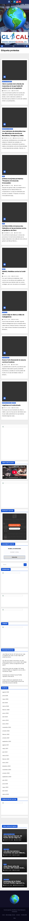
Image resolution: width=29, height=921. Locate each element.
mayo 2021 (5, 748)
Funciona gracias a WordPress (10, 909)
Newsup (22, 909)
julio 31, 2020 (7, 276)
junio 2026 (5, 695)
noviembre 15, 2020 (8, 185)
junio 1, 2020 (6, 364)
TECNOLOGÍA (24, 914)
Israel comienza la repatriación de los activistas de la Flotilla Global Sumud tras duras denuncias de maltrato (13, 681)
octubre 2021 (5, 738)
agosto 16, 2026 (9, 839)
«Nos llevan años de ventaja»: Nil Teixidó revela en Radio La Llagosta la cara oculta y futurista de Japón (13, 670)
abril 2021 (4, 752)
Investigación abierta (6, 81)
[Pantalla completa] (24, 477)
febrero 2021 (5, 759)
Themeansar (14, 911)
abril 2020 (5, 790)
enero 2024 (5, 720)
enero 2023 (5, 723)
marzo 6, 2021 (7, 90)
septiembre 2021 (6, 741)
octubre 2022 (5, 731)
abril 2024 (5, 716)
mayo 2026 (5, 699)
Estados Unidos (5, 357)
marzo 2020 (5, 794)
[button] (24, 46)
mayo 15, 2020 (7, 407)
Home (3, 914)
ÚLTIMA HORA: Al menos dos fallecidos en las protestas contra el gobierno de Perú (14, 228)
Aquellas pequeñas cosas (9, 834)
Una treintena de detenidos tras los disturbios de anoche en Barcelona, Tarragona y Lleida (13, 133)
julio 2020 (4, 780)
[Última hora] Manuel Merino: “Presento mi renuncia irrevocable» (12, 181)
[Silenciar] (22, 477)
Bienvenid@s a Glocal (10, 914)
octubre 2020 (6, 773)
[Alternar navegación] (13, 46)
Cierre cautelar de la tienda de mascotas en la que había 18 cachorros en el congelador (13, 86)
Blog (14, 918)
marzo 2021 (5, 755)
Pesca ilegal (6, 849)
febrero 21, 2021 (7, 138)
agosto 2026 (5, 692)
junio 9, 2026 (8, 855)
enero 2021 (5, 762)
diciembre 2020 (6, 766)
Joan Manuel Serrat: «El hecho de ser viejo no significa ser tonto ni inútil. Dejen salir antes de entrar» (13, 655)
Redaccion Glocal (19, 138)
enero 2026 (5, 713)
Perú (3, 176)
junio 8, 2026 (8, 870)
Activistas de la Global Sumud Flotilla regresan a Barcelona (13, 883)
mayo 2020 (5, 787)
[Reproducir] (4, 477)
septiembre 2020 (6, 776)
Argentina (4, 312)
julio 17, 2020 (7, 319)
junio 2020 (5, 783)
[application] (14, 472)
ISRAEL (3, 269)
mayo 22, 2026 (8, 885)
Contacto (18, 914)
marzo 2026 (5, 706)
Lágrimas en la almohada (11, 405)
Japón (5, 864)
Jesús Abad (16, 90)
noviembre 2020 (6, 769)
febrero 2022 (5, 734)
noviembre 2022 (6, 727)
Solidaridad (6, 879)
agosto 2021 (5, 745)
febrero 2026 (5, 709)
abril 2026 (5, 702)
